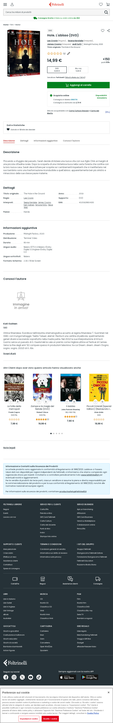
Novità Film (81, 603)
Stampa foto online (48, 536)
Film (78, 599)
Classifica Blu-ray (84, 610)
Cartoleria (44, 631)
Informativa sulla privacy (50, 557)
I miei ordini (8, 553)
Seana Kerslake (75, 40)
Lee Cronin (52, 40)
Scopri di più (9, 353)
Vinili (42, 610)
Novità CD (44, 603)
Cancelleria (45, 642)
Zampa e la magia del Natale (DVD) (42, 408)
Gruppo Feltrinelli (84, 549)
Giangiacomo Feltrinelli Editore (90, 553)
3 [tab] (26, 75)
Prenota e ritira (46, 513)
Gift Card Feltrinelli (47, 517)
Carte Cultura (46, 521)
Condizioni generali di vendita (52, 549)
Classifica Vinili (46, 618)
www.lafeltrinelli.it (90, 475)
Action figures (9, 650)
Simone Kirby (41, 205)
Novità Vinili (45, 614)
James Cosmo (54, 44)
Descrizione (9, 140)
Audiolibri (7, 618)
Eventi (5, 513)
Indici (42, 532)
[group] (56, 18)
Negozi (6, 509)
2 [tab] (23, 75)
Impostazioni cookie (29, 718)
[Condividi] (108, 30)
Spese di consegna (11, 568)
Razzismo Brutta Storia (86, 564)
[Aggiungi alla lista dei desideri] (102, 30)
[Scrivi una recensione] (68, 53)
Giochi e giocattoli (11, 631)
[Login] (12, 4)
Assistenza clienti (10, 561)
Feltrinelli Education (85, 561)
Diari (42, 635)
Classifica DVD (83, 607)
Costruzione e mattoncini (14, 635)
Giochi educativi (10, 639)
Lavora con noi (9, 517)
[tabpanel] (23, 53)
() (64, 53)
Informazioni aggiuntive (45, 140)
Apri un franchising (85, 509)
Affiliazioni (81, 513)
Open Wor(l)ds (46, 646)
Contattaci (8, 564)
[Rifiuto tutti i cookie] (109, 692)
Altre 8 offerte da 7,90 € (75, 77)
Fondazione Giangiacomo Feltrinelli (92, 557)
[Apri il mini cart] (107, 4)
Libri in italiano (9, 599)
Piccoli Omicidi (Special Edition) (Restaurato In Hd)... (99, 408)
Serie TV (80, 614)
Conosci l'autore (71, 140)
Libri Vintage (8, 610)
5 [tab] (62, 433)
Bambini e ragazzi (84, 618)
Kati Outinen (29, 205)
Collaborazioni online (86, 525)
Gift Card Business (85, 517)
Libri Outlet (7, 603)
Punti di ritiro (45, 528)
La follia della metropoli (14, 408)
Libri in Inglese (9, 607)
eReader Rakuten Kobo (86, 646)
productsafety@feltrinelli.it (73, 491)
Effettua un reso (9, 557)
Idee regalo (82, 631)
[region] (56, 705)
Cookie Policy (93, 713)
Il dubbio (70, 406)
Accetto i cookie (50, 718)
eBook (5, 614)
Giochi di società (10, 642)
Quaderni (44, 650)
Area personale (9, 549)
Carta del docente (48, 525)
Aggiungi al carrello (80, 85)
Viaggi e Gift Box (84, 639)
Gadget (80, 642)
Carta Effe (44, 509)
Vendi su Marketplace (86, 521)
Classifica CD (46, 607)
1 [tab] (20, 75)
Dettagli (24, 140)
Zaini (42, 639)
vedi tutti (77, 44)
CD (41, 599)
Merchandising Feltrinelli (87, 635)
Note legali (9, 447)
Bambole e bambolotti (12, 646)
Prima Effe (81, 528)
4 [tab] (59, 433)
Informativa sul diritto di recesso (53, 553)
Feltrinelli (60, 77)
